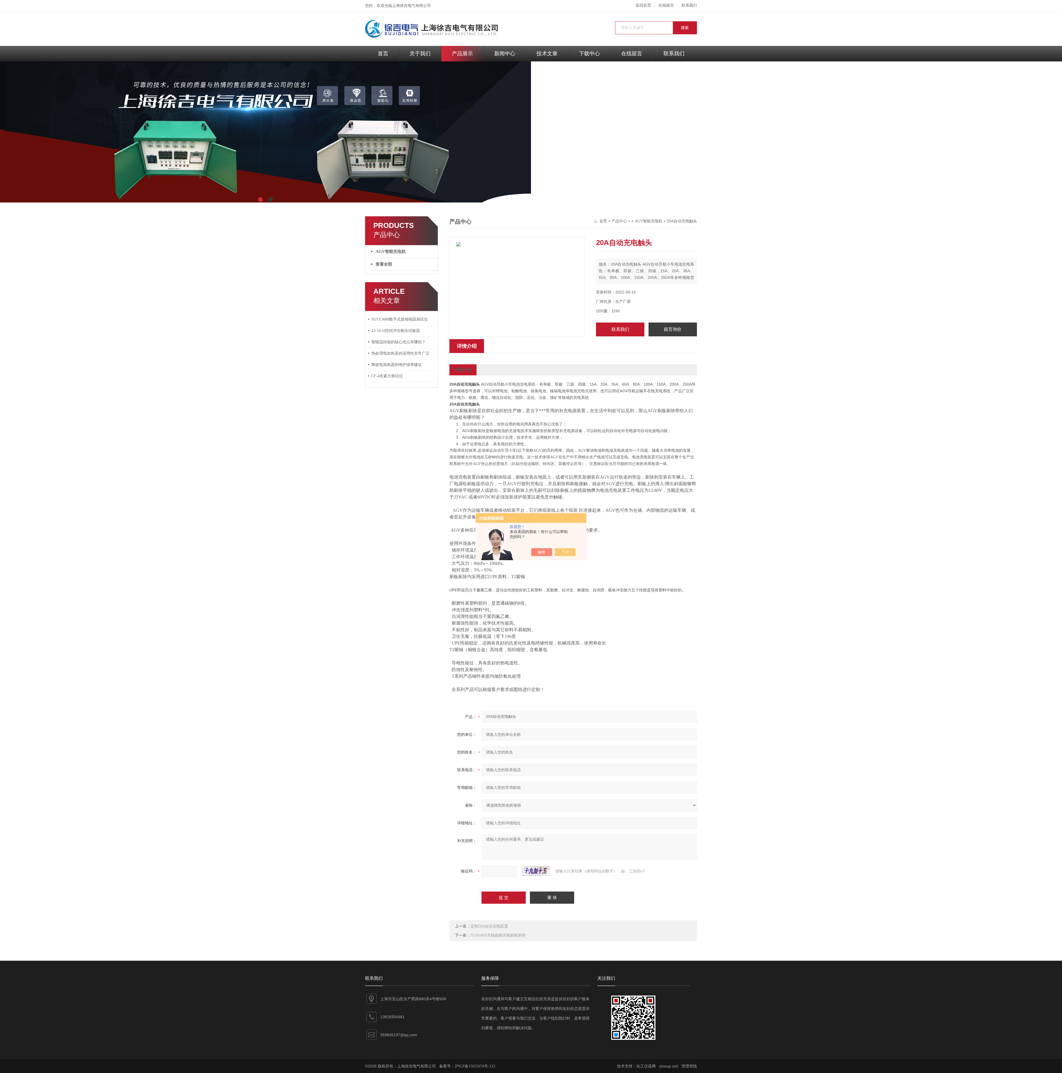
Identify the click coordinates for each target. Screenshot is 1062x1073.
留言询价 (672, 329)
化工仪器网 (646, 1066)
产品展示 (462, 53)
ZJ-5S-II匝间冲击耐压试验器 (395, 331)
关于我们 (420, 53)
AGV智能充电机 (391, 251)
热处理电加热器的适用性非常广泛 (400, 353)
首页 (383, 53)
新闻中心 (504, 53)
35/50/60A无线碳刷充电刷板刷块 (498, 935)
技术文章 (547, 53)
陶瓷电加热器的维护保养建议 (396, 365)
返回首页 (643, 5)
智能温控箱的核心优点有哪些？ (398, 342)
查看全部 (384, 264)
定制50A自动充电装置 (489, 926)
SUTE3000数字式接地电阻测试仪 (399, 319)
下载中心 (589, 53)
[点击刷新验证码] (536, 871)
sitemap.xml (668, 1066)
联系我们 (689, 5)
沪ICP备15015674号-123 (475, 1066)
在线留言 (666, 5)
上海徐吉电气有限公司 (411, 6)
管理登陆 (689, 1066)
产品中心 (619, 221)
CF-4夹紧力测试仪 (387, 376)
